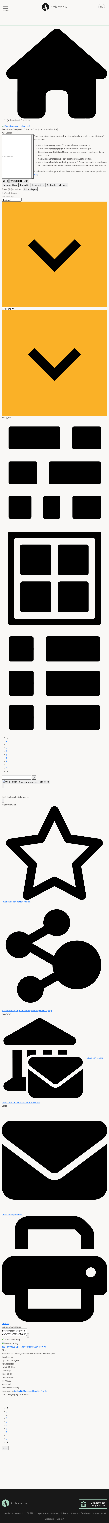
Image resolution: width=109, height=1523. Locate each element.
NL (101, 6)
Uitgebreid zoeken (19, 180)
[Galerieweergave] (54, 577)
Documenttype (10, 185)
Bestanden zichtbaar (57, 185)
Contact (60, 1518)
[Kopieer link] (28, 1335)
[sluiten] (3, 786)
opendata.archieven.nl (13, 1513)
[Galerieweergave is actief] (54, 471)
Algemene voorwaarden (48, 1513)
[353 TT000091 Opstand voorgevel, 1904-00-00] (26, 782)
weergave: (6, 417)
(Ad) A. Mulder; (15, 189)
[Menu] (3, 801)
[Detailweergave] (54, 682)
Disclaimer (49, 1518)
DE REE (30, 1513)
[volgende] (7, 771)
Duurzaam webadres (11, 1326)
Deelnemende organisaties (98, 1504)
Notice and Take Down (81, 1513)
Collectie (24, 185)
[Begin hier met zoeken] (56, 73)
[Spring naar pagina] (34, 777)
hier (35, 174)
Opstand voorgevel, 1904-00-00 (24, 1346)
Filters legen (30, 189)
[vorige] (7, 737)
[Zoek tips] (32, 156)
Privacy (64, 1513)
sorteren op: (8, 196)
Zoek (5, 180)
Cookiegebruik (99, 1513)
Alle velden (7, 132)
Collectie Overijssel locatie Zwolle (30, 1390)
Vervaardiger (38, 185)
